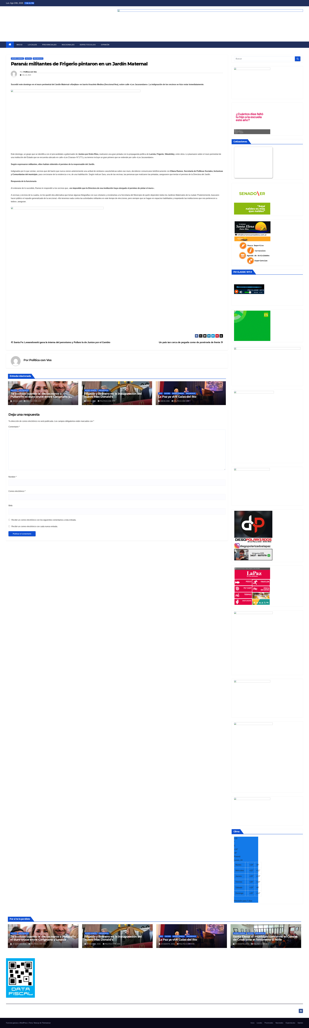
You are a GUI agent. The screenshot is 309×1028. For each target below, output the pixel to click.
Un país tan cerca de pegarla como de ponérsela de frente (190, 342)
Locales (32, 45)
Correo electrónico (16, 491)
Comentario (14, 427)
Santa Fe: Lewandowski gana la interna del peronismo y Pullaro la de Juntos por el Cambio (61, 342)
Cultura (167, 393)
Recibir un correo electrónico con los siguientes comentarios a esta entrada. (43, 520)
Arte (160, 393)
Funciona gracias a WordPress (17, 1023)
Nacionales (68, 45)
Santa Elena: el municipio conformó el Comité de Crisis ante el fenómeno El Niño (265, 938)
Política (28, 58)
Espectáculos (88, 45)
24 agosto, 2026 (20, 944)
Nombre (12, 477)
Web (10, 506)
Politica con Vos (30, 72)
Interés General (17, 58)
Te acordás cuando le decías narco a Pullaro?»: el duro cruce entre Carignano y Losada (40, 396)
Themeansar (46, 1023)
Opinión (105, 45)
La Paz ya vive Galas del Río (177, 396)
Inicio (20, 45)
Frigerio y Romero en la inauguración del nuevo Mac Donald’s (113, 395)
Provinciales (49, 45)
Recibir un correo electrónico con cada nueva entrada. (34, 526)
